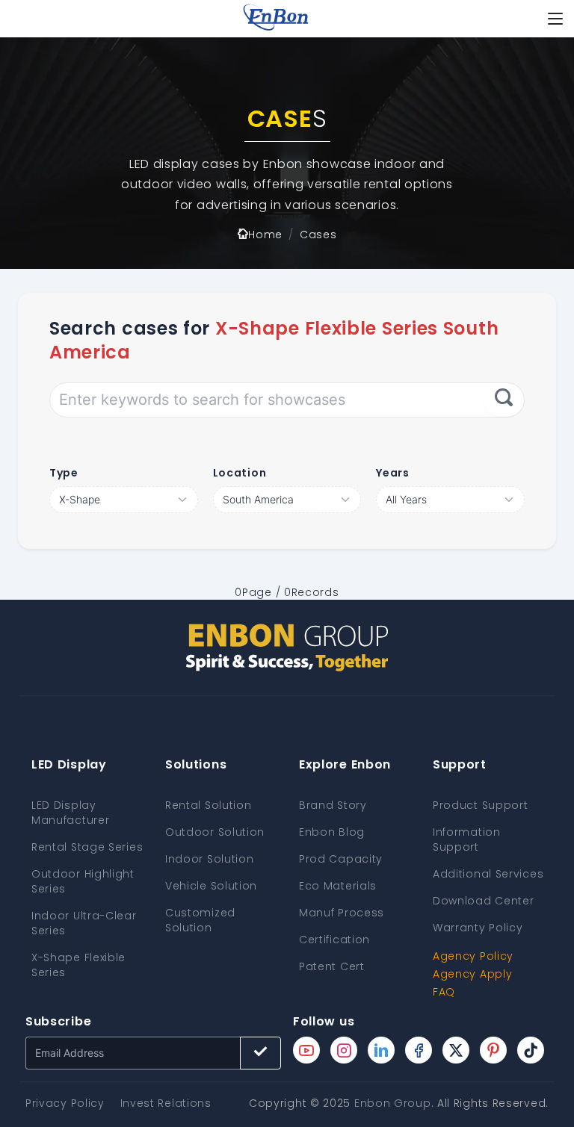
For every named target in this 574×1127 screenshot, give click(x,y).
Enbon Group (392, 1103)
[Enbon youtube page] (306, 1050)
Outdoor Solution (215, 832)
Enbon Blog (332, 832)
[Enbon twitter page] (455, 1050)
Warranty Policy (478, 927)
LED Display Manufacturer (70, 813)
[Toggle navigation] (555, 19)
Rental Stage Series (87, 846)
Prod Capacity (341, 858)
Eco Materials (338, 885)
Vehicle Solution (211, 885)
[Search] (504, 399)
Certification (334, 939)
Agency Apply (472, 973)
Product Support (480, 805)
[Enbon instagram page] (343, 1050)
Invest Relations (166, 1103)
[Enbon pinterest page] (493, 1050)
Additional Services (488, 873)
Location (240, 472)
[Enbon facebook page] (418, 1050)
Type (63, 472)
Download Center (483, 900)
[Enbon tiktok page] (530, 1050)
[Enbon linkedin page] (381, 1050)
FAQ (444, 991)
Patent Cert (332, 966)
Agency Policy (473, 956)
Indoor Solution (209, 858)
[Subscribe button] (260, 1053)
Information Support (467, 839)
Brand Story (333, 805)
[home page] (276, 18)
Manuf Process (341, 912)
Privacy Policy (65, 1103)
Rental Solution (208, 805)
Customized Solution (200, 920)
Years (393, 472)
